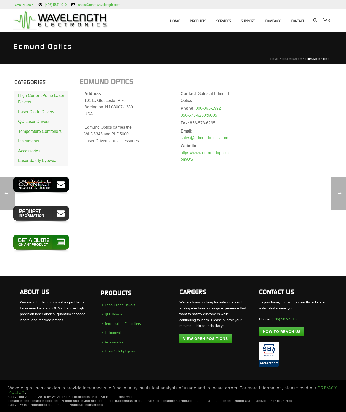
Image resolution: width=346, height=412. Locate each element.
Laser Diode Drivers (36, 112)
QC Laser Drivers (33, 121)
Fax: (185, 123)
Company (273, 21)
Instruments (28, 141)
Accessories (29, 151)
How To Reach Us (282, 332)
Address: (93, 93)
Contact (297, 21)
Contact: (189, 93)
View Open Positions (205, 338)
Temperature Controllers (40, 131)
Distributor (292, 59)
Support (248, 21)
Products (198, 21)
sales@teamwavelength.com (99, 5)
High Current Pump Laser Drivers (41, 98)
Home (175, 21)
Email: (187, 131)
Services (223, 21)
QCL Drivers (114, 314)
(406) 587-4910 (56, 5)
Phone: (188, 108)
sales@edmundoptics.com (204, 138)
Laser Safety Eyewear (38, 160)
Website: (189, 146)
